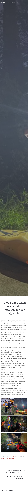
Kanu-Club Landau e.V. (9, 2)
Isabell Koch (12, 456)
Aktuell (3, 458)
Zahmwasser (11, 458)
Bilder (6, 458)
